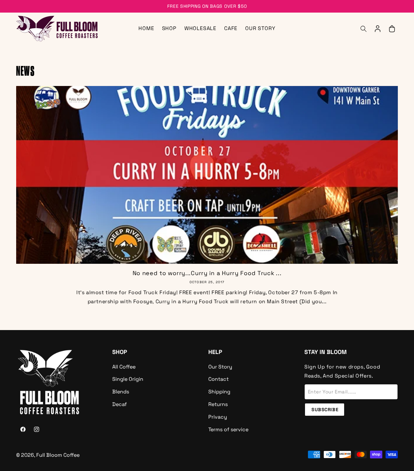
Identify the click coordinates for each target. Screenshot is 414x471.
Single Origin (127, 379)
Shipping (219, 391)
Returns (218, 404)
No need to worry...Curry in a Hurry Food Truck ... (207, 273)
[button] (363, 29)
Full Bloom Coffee (58, 455)
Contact (218, 379)
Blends (120, 391)
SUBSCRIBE (324, 409)
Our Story (220, 366)
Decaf (119, 404)
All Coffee (124, 366)
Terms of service (228, 429)
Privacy (217, 416)
